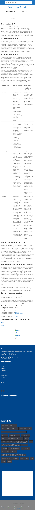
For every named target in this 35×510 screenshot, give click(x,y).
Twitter (2, 325)
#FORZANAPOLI (22, 431)
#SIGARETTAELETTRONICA (14, 448)
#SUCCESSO (13, 451)
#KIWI (18, 435)
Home (13, 18)
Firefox (17, 310)
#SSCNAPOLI (5, 451)
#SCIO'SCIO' (24, 445)
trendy (3, 461)
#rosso (30, 441)
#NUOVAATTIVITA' (7, 442)
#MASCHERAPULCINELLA (12, 438)
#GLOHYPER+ (4, 435)
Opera (16, 316)
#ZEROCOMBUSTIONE (6, 458)
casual (21, 458)
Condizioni (3, 366)
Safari (16, 315)
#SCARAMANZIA (11, 445)
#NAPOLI (27, 438)
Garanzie (3, 382)
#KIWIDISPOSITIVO (25, 435)
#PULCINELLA (20, 441)
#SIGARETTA (4, 448)
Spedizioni (3, 368)
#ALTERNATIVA (5, 425)
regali (32, 458)
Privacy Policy (4, 375)
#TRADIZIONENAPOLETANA (13, 455)
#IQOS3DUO (12, 435)
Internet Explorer (19, 313)
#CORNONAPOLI (10, 428)
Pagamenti (3, 370)
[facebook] (1, 391)
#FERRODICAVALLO (6, 431)
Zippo (9, 462)
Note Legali (3, 380)
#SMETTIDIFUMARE (26, 448)
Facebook (3, 323)
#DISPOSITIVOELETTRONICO (25, 428)
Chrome (17, 312)
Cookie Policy (4, 378)
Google (2, 322)
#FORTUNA (14, 431)
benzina (15, 458)
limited (26, 458)
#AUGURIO (13, 425)
